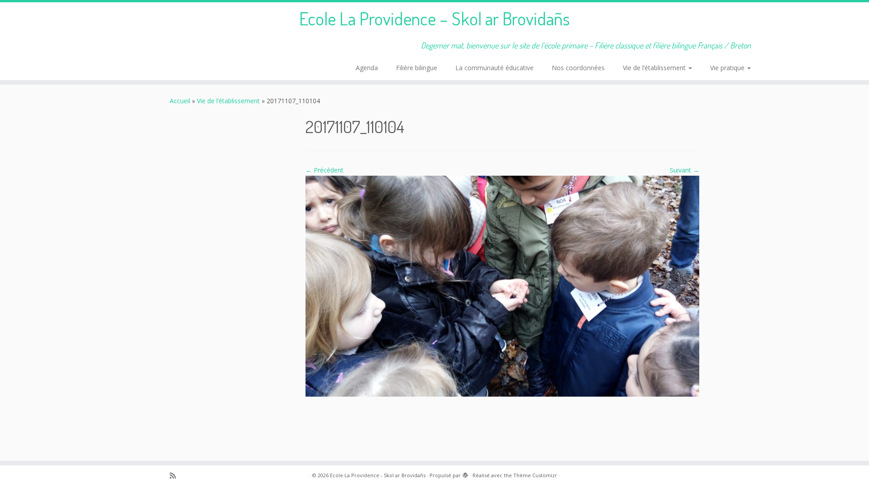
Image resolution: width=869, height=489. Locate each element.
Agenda (367, 67)
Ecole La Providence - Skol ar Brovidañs (377, 475)
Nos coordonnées (578, 67)
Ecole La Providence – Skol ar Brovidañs (434, 18)
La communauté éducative (494, 67)
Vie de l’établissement (655, 67)
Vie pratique (728, 67)
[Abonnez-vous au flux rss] (175, 475)
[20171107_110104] (502, 285)
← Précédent (325, 170)
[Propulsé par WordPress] (465, 473)
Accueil (180, 100)
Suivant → (684, 170)
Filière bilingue (416, 67)
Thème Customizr (535, 475)
